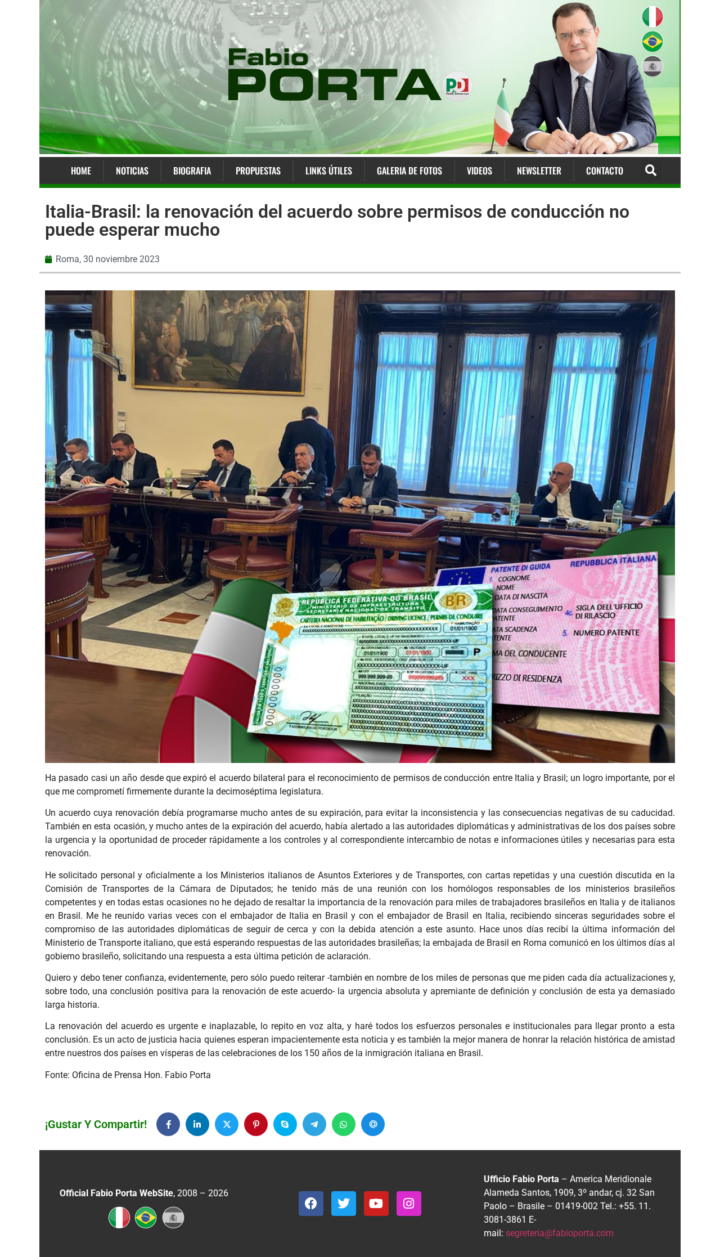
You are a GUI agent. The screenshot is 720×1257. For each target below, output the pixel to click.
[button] (651, 170)
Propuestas (258, 170)
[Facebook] (311, 1203)
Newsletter (539, 170)
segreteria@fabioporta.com (560, 1233)
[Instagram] (409, 1203)
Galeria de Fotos (409, 170)
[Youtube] (376, 1203)
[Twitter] (343, 1203)
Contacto (604, 170)
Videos (479, 170)
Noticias (132, 170)
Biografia (192, 170)
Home (81, 170)
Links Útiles (328, 170)
